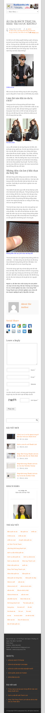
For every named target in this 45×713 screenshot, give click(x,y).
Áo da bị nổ (20, 607)
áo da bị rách (12, 30)
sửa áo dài (10, 590)
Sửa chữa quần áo (13, 573)
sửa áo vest (24, 594)
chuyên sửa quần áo (25, 540)
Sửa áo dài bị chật (22, 590)
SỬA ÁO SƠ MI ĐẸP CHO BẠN (17, 664)
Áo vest (28, 611)
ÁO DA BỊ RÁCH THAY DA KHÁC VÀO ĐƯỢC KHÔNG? (21, 22)
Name (33, 370)
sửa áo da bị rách (26, 586)
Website (33, 384)
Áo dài (30, 607)
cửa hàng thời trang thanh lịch (26, 30)
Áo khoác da (11, 611)
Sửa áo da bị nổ (12, 586)
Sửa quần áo (26, 573)
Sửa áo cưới (11, 582)
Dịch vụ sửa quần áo (13, 557)
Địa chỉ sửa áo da (23, 620)
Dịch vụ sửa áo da (29, 557)
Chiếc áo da (11, 536)
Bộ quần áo (24, 531)
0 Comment (35, 32)
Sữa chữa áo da (25, 599)
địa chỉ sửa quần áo (13, 624)
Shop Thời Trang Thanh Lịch (16, 569)
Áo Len (20, 611)
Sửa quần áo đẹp (30, 578)
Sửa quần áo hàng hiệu (14, 578)
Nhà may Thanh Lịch (28, 561)
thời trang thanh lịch (13, 603)
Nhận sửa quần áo (13, 565)
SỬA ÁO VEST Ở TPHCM (16, 660)
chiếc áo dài (22, 536)
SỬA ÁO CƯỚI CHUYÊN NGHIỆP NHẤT (20, 669)
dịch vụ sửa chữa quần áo (15, 552)
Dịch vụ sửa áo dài (13, 561)
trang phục (10, 607)
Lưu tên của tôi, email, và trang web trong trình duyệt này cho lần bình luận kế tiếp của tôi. (20, 393)
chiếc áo (33, 531)
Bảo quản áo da (12, 531)
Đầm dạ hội (11, 620)
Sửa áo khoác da (12, 594)
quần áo (24, 565)
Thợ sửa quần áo (28, 603)
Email (32, 377)
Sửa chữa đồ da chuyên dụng (26, 32)
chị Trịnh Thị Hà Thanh (14, 544)
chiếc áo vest (11, 540)
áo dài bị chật (30, 615)
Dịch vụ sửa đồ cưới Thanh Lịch (27, 444)
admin (29, 29)
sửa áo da (21, 582)
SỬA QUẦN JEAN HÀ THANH (17, 673)
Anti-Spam (34, 400)
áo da (9, 615)
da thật (15, 32)
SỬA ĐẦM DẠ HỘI (14, 677)
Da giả (11, 32)
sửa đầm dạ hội (12, 599)
